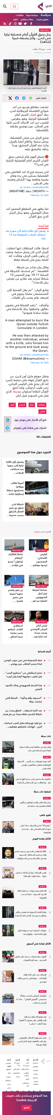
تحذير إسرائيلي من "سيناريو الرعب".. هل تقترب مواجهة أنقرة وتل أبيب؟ (23, 675)
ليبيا (9, 1073)
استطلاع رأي (26, 1084)
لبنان (9, 1088)
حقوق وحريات (42, 19)
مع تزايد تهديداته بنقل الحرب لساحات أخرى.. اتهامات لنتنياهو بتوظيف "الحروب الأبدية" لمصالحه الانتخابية (23, 725)
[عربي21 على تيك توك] (10, 23)
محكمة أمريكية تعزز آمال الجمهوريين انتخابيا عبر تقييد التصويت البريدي (39, 596)
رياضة (36, 1074)
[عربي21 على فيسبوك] (31, 23)
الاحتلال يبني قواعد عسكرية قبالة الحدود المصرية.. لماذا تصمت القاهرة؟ (32, 894)
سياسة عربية (32, 15)
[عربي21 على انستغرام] (15, 23)
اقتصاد (35, 1070)
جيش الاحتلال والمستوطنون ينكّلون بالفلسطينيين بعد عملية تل (35, 804)
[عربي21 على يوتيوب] (20, 23)
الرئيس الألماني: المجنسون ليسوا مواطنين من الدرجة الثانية (38, 560)
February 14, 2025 (39, 195)
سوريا (8, 1076)
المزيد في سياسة (42, 531)
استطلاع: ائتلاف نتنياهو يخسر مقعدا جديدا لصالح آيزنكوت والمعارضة (15, 632)
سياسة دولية (43, 24)
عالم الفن (16, 1069)
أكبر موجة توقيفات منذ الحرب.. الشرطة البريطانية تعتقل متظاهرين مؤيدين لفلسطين (34, 765)
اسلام (22, 405)
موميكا (17, 391)
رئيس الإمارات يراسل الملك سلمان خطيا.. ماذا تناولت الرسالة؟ (31, 874)
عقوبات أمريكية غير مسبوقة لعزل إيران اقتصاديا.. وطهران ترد (32, 932)
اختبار (15, 19)
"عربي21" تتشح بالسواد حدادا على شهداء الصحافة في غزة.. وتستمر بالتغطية (35, 829)
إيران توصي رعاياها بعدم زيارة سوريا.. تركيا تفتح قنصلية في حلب (34, 749)
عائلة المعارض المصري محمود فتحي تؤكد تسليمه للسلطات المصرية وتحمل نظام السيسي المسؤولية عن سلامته (30, 855)
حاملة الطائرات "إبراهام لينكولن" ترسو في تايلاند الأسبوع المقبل (14, 560)
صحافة (35, 1077)
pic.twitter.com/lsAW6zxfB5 (34, 187)
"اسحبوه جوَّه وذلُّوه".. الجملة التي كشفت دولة (23, 700)
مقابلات (20, 15)
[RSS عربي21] (5, 23)
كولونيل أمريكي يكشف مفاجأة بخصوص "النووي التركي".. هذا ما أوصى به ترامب (31, 999)
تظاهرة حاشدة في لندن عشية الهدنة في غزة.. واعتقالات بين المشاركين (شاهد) (33, 781)
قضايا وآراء (25, 1069)
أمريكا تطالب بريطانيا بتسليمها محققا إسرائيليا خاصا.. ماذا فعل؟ (15, 489)
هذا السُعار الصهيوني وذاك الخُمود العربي (23, 687)
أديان (12, 405)
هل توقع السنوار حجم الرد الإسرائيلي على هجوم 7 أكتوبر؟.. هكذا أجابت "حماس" (32, 1020)
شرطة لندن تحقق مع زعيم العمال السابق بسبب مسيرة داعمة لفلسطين (15, 510)
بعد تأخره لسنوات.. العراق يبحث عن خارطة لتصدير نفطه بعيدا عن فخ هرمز (22, 712)
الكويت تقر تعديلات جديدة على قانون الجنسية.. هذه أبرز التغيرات (30, 958)
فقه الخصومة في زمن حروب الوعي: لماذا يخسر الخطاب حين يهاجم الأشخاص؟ (22, 662)
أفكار (27, 1079)
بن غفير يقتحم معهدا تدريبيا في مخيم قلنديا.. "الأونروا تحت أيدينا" (15, 596)
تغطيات (35, 1066)
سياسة (46, 15)
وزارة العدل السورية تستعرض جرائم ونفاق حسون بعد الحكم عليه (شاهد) (30, 914)
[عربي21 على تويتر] (25, 23)
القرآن (33, 115)
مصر (9, 1084)
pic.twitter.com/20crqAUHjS (34, 354)
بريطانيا (42, 405)
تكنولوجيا (16, 1073)
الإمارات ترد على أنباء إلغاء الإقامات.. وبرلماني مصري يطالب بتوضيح (31, 978)
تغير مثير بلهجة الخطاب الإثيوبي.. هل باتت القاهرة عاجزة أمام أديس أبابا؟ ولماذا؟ (32, 1041)
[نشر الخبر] (10, 98)
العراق (8, 1069)
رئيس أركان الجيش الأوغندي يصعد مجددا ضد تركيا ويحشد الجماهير (38, 631)
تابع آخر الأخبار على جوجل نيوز (30, 420)
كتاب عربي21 (26, 1064)
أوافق (26, 1108)
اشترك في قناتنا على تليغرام (30, 428)
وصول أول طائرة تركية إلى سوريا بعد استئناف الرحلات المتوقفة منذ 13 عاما (26, 234)
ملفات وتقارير (27, 19)
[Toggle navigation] (14, 6)
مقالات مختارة (26, 1074)
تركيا (32, 405)
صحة (18, 1076)
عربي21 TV (17, 1064)
